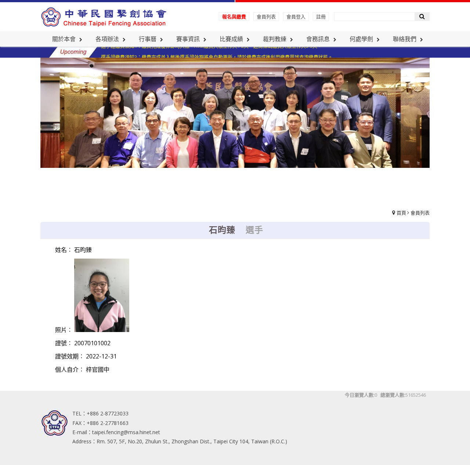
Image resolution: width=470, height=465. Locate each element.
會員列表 (266, 16)
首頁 (401, 212)
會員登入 (296, 16)
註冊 (321, 16)
